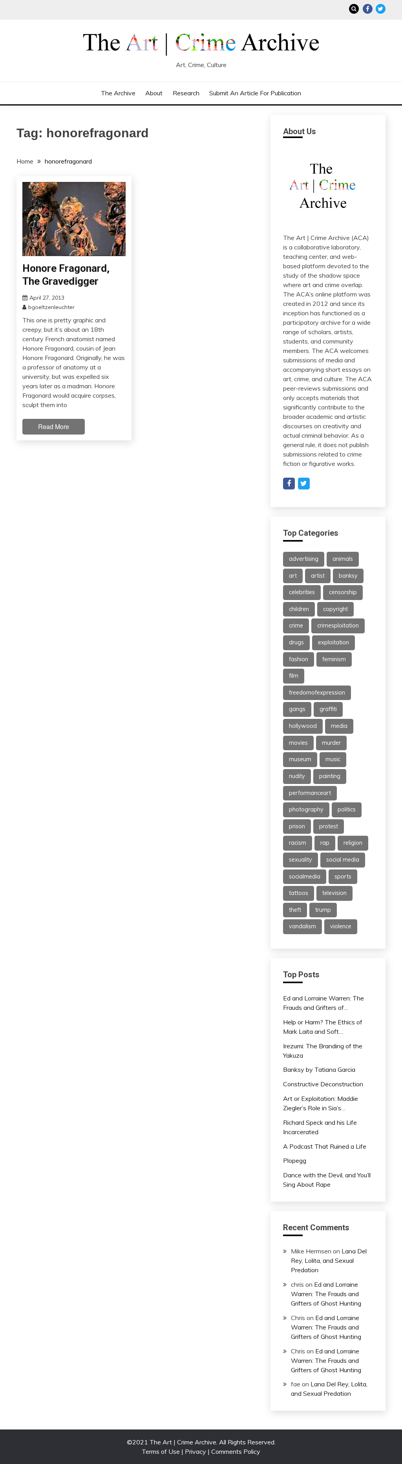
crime (296, 625)
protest (328, 826)
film (293, 675)
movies (298, 742)
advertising (303, 558)
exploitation (333, 642)
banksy (348, 575)
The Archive (118, 93)
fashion (298, 659)
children (299, 609)
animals (343, 558)
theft (295, 909)
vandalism (302, 926)
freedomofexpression (317, 692)
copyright (335, 609)
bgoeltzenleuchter (51, 307)
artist (318, 575)
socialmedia (304, 876)
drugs (296, 642)
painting (329, 776)
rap (324, 842)
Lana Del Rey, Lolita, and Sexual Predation (329, 1260)
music (332, 759)
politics (347, 809)
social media (342, 859)
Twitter (381, 9)
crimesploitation (338, 625)
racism (297, 842)
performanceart (310, 793)
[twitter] (304, 483)
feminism (334, 659)
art (293, 575)
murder (331, 742)
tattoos (298, 893)
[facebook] (289, 483)
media (339, 725)
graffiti (328, 709)
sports (342, 876)
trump (323, 909)
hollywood (303, 725)
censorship (343, 592)
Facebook (368, 9)
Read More (53, 426)
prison (297, 826)
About (154, 93)
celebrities (302, 592)
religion (353, 842)
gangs (297, 709)
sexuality (300, 859)
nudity (297, 776)
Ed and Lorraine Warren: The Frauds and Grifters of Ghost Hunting (326, 1293)
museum (300, 759)
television (334, 893)
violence (340, 926)
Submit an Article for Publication (255, 93)
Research (186, 93)
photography (306, 809)
